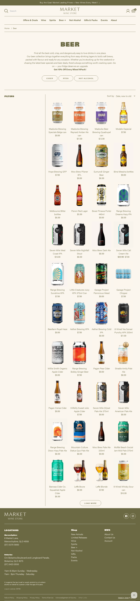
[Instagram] (133, 516)
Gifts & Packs (90, 20)
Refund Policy (9, 598)
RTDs (66, 78)
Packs (74, 557)
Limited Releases (79, 537)
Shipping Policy (22, 598)
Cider (49, 78)
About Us (108, 534)
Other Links (82, 598)
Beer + (62, 20)
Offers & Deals (30, 20)
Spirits (52, 20)
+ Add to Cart (57, 126)
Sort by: (110, 95)
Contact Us (109, 537)
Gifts (73, 553)
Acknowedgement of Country (66, 598)
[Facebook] (126, 516)
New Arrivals (77, 534)
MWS (107, 529)
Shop (74, 529)
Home (6, 28)
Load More (90, 503)
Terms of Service (47, 598)
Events (104, 20)
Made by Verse (123, 597)
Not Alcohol (75, 20)
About (114, 20)
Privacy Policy (35, 598)
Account (108, 540)
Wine (43, 20)
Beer (15, 28)
